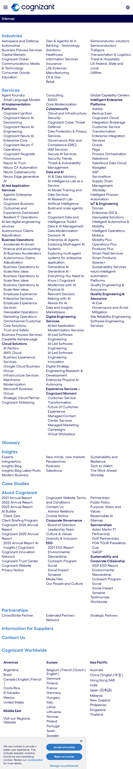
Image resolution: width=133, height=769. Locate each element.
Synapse (54, 574)
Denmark (54, 678)
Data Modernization (63, 231)
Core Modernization (61, 104)
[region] (43, 753)
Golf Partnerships (105, 538)
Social (52, 565)
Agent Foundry (13, 95)
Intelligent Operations (108, 231)
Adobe (97, 109)
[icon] (5, 7)
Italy (50, 702)
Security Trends (60, 158)
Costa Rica (11, 688)
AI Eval (97, 303)
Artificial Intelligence (63, 204)
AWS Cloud (12, 353)
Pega (96, 149)
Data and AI (55, 172)
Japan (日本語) (101, 690)
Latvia (51, 707)
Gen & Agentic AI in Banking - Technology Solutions (63, 45)
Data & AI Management (65, 226)
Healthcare (54, 54)
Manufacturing (57, 73)
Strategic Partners (104, 615)
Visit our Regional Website (16, 720)
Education (9, 77)
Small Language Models (21, 100)
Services (11, 90)
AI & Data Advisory (62, 176)
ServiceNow (101, 176)
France (52, 688)
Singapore (98, 710)
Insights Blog (11, 466)
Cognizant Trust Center (20, 561)
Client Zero (11, 516)
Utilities (95, 73)
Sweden (53, 736)
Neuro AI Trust (14, 163)
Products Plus (102, 249)
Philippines (98, 705)
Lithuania (54, 712)
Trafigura (97, 50)
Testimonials (99, 597)
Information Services (62, 59)
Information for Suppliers (27, 628)
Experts (7, 457)
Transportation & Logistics (110, 54)
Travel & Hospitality (105, 59)
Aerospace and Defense (20, 41)
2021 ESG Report (61, 547)
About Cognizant (19, 492)
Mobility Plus (102, 240)
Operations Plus (104, 244)
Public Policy (100, 502)
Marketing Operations (20, 316)
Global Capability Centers (110, 95)
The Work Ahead (103, 470)
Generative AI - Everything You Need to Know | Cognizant (66, 275)
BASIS (52, 100)
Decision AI (56, 235)
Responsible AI (101, 516)
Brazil (7, 675)
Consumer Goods (16, 73)
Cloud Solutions (14, 344)
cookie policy (35, 759)
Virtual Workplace (61, 434)
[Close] (81, 741)
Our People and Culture (64, 584)
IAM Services (58, 149)
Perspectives (56, 461)
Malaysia (96, 695)
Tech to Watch (101, 466)
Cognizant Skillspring (18, 402)
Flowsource (12, 158)
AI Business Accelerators (22, 253)
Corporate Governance (64, 520)
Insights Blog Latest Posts (21, 470)
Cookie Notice (57, 516)
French (36, 679)
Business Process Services (22, 50)
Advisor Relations (61, 511)
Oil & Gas (53, 77)
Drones (97, 208)
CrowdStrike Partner (17, 615)
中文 (118, 675)
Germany (54, 693)
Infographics (11, 461)
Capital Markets (13, 54)
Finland (52, 683)
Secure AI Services (62, 154)
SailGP (97, 552)
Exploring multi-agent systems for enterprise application (65, 257)
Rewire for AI (57, 303)
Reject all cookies (64, 756)
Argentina (10, 670)
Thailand (96, 714)
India (93, 685)
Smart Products (104, 258)
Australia (96, 670)
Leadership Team (61, 529)
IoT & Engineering (104, 204)
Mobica (98, 235)
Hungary (53, 698)
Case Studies (15, 483)
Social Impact (58, 570)
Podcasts (53, 466)
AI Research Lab (60, 199)
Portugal (53, 726)
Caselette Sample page (19, 339)
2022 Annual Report (17, 502)
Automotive (11, 45)
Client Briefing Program (20, 520)
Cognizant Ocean (15, 59)
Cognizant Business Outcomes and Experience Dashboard (20, 208)
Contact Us (55, 507)
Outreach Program (62, 561)
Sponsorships (101, 525)
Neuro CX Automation (20, 167)
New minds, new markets (65, 457)
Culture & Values (59, 534)
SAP (95, 172)
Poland (52, 721)
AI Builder (9, 511)
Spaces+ (98, 262)
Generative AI (58, 267)
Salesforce (100, 158)
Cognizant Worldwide (24, 650)
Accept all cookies (64, 747)
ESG (49, 543)
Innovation (56, 362)
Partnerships (100, 498)
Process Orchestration (109, 154)
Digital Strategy (57, 366)
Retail (50, 82)
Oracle (97, 145)
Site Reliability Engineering (110, 316)
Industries (12, 35)
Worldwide (98, 602)
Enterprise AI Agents (63, 240)
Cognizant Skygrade (19, 154)
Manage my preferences (64, 765)
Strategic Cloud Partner (21, 398)
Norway (52, 716)
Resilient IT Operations (20, 217)
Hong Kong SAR (102, 680)
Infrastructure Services (21, 375)
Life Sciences (56, 68)
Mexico (9, 698)
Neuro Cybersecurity (19, 172)
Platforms (97, 280)
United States (13, 702)
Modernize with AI (62, 285)
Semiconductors (103, 45)
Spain (51, 731)
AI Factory (11, 348)
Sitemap (96, 520)
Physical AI (56, 289)
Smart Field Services (107, 253)
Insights (9, 451)
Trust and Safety (16, 330)
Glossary (11, 442)
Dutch (79, 670)
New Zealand (100, 700)
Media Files (54, 579)
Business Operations (18, 240)
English (23, 679)
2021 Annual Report (17, 498)
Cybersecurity (57, 109)
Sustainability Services (109, 267)
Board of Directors (62, 525)
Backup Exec (102, 113)
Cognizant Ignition (17, 113)
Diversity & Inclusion (61, 538)
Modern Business (15, 475)
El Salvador (11, 693)
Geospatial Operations (20, 312)
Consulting (54, 95)
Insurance (53, 64)
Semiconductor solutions (110, 41)
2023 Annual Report (17, 507)
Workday (99, 190)
